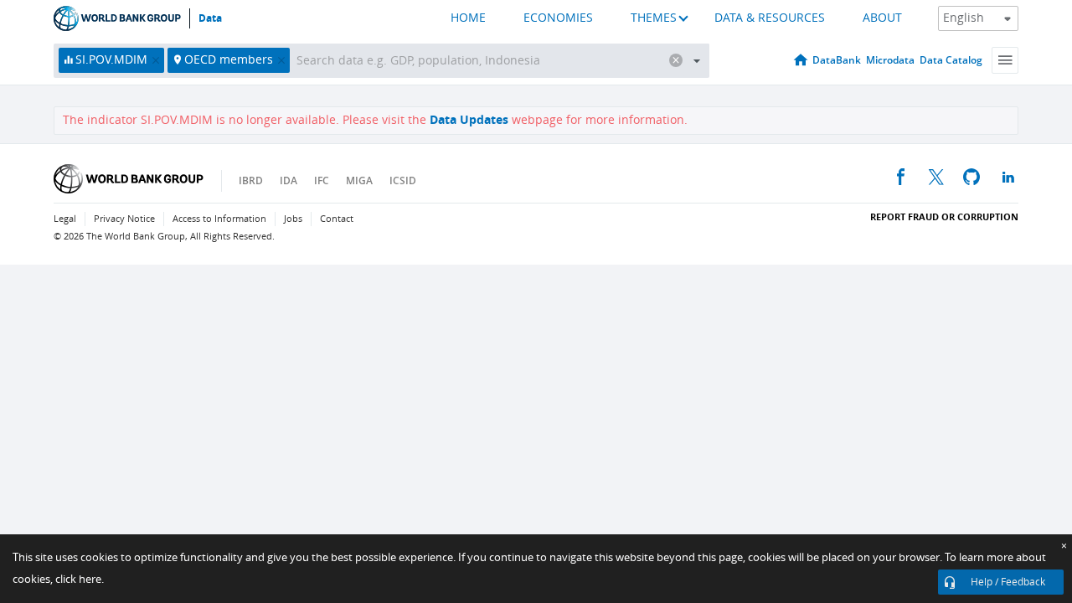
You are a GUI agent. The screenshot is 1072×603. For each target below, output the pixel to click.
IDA (288, 180)
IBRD (251, 180)
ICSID (402, 180)
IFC (321, 180)
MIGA (359, 180)
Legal (65, 219)
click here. (79, 579)
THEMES (654, 18)
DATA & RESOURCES (769, 18)
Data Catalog (951, 60)
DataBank (836, 60)
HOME (468, 18)
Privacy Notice (124, 219)
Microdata (890, 60)
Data (210, 18)
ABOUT (882, 18)
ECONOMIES (558, 18)
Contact (336, 219)
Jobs (293, 219)
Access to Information (219, 219)
